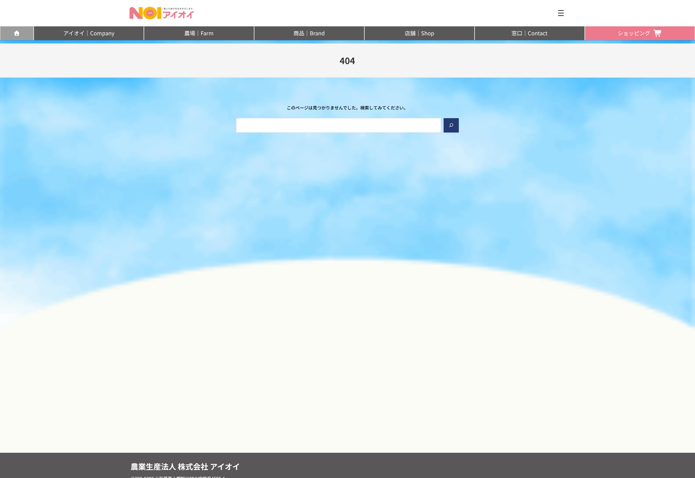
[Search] (451, 125)
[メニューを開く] (561, 13)
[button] (89, 33)
